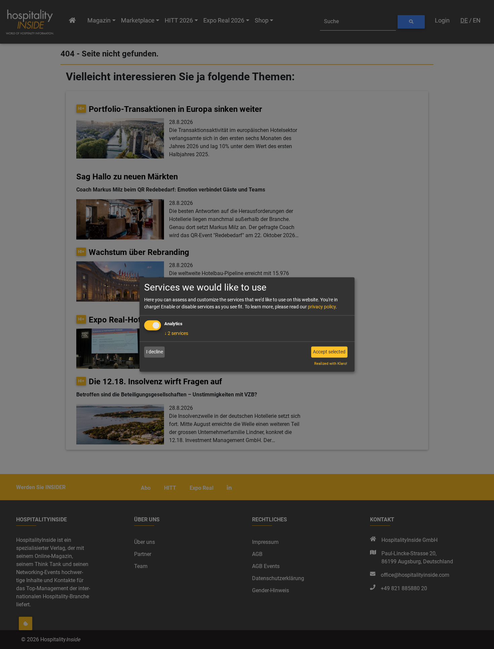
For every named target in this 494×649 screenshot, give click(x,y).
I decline (154, 351)
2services (176, 333)
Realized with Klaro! (330, 364)
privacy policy (322, 307)
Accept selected (329, 351)
